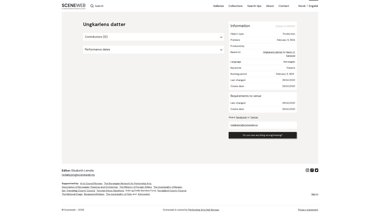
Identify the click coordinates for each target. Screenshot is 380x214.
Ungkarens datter (273, 52)
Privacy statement (308, 209)
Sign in (314, 194)
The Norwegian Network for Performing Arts (127, 183)
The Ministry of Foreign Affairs (135, 187)
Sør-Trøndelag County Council (78, 190)
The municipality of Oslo (119, 194)
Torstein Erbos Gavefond (110, 190)
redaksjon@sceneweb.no (244, 125)
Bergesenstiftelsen (94, 194)
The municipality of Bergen (167, 187)
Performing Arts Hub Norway (203, 209)
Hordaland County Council (171, 190)
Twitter (254, 117)
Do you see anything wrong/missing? (263, 135)
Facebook (241, 117)
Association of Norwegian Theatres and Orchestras (90, 187)
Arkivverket (144, 194)
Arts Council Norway (91, 183)
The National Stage (72, 194)
